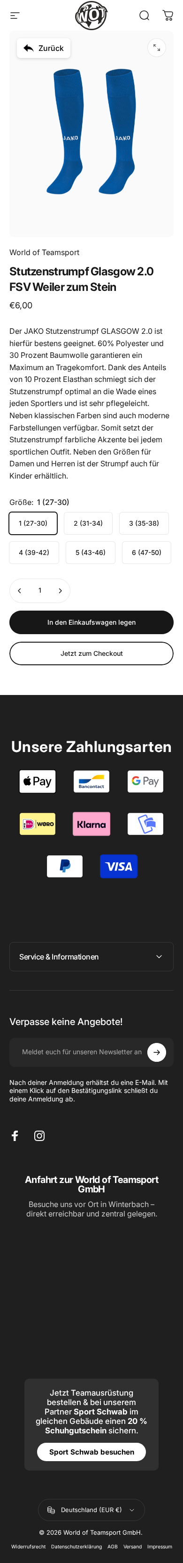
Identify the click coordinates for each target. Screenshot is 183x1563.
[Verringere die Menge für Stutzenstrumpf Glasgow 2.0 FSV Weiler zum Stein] (20, 591)
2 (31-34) (88, 523)
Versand (132, 1547)
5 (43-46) (91, 552)
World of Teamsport (44, 252)
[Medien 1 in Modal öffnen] (156, 47)
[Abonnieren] (156, 1052)
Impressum (159, 1547)
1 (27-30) (33, 523)
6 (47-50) (146, 552)
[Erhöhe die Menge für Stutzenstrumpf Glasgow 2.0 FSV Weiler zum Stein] (60, 591)
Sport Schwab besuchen (91, 1451)
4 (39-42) (34, 552)
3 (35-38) (144, 523)
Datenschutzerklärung (76, 1547)
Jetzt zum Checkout (92, 653)
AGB (112, 1547)
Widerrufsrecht (28, 1547)
